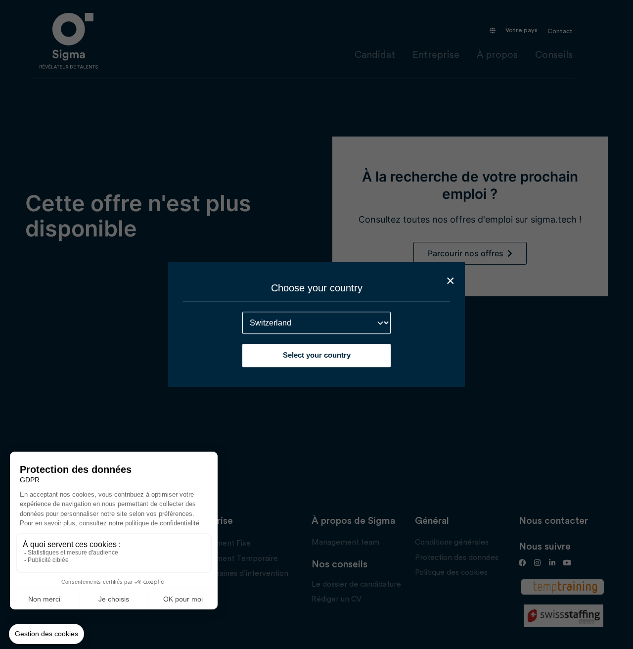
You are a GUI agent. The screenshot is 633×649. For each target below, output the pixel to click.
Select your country (317, 355)
